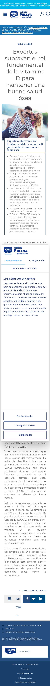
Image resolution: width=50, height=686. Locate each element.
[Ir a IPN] (21, 14)
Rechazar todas (25, 416)
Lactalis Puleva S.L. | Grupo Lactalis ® (25, 664)
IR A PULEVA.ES (24, 651)
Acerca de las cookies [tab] (25, 268)
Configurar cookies (25, 425)
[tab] (25, 145)
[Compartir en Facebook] (26, 599)
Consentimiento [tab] (13, 260)
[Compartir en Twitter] (34, 599)
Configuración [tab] (36, 260)
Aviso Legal (25, 669)
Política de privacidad (25, 673)
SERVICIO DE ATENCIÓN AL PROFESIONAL (20, 632)
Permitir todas (25, 435)
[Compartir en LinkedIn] (42, 599)
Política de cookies (25, 678)
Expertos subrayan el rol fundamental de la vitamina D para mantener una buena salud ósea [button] (25, 145)
